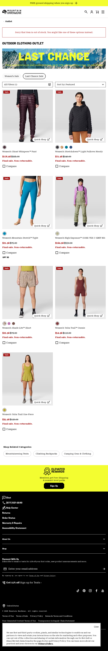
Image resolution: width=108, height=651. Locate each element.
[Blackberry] (27, 116)
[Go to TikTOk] (78, 592)
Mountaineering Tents (17, 454)
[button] (103, 12)
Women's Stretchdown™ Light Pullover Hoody (79, 151)
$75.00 (13, 243)
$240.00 (67, 156)
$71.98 (59, 156)
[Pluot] (80, 292)
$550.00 (68, 243)
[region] (51, 635)
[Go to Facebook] (96, 592)
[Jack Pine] (66, 147)
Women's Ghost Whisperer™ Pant (19, 151)
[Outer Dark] (71, 147)
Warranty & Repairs (12, 523)
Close (96, 627)
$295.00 (15, 156)
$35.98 (6, 419)
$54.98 (59, 333)
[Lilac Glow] (9, 324)
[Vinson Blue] (27, 202)
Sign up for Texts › (21, 582)
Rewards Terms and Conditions (58, 616)
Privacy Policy (49, 575)
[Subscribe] (104, 569)
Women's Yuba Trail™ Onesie (70, 328)
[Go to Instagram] (90, 592)
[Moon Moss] (27, 379)
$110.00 (67, 333)
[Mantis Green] (80, 202)
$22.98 (6, 333)
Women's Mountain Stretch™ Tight (20, 238)
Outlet (8, 21)
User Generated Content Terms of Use (19, 621)
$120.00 (14, 419)
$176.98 (6, 156)
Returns (6, 513)
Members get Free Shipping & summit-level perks (54, 479)
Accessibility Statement (14, 528)
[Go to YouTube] (103, 592)
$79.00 (13, 333)
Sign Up (54, 486)
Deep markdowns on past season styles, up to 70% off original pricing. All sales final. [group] (54, 65)
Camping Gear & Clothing (77, 454)
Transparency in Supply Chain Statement (56, 621)
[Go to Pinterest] (84, 592)
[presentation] (86, 12)
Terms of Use (34, 575)
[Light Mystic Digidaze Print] (27, 292)
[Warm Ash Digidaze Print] (13, 324)
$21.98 (6, 243)
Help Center (12, 507)
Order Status (8, 518)
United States (13, 606)
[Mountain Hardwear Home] (11, 12)
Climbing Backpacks (46, 454)
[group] (54, 479)
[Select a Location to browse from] (4, 606)
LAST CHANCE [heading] (54, 56)
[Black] (80, 116)
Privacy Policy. (45, 644)
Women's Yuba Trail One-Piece (18, 414)
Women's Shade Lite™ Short (16, 328)
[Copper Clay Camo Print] (62, 147)
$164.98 (59, 243)
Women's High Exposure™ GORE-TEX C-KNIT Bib (80, 238)
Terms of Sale (22, 616)
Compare (11, 166)
